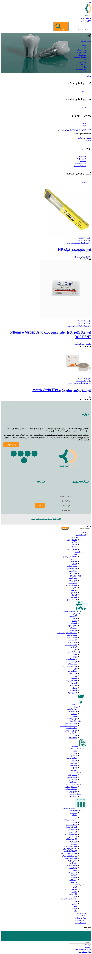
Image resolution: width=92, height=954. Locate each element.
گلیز (75, 649)
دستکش (73, 813)
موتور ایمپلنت (71, 791)
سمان (74, 716)
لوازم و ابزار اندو (75, 576)
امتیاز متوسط (81, 158)
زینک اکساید (72, 566)
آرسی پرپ (73, 559)
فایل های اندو (76, 537)
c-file (74, 542)
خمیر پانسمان (71, 568)
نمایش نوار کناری (84, 138)
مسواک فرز (73, 863)
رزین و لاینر (72, 711)
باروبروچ (74, 592)
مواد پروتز (77, 706)
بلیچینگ (73, 628)
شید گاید (73, 673)
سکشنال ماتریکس (84, 344)
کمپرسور (74, 763)
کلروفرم (74, 561)
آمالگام (74, 647)
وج (76, 676)
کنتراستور (73, 875)
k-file (74, 547)
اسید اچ (74, 623)
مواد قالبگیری (72, 709)
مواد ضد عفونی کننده (69, 853)
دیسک (74, 654)
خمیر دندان (72, 829)
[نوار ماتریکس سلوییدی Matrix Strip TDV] (78, 376)
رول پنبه (73, 841)
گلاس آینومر (72, 625)
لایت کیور (73, 765)
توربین (74, 760)
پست (75, 735)
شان (75, 896)
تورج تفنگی (73, 868)
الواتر (75, 887)
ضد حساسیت (71, 637)
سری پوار (73, 844)
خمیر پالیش (72, 630)
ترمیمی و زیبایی (81, 130)
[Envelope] (21, 454)
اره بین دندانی (71, 661)
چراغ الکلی (73, 880)
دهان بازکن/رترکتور (70, 820)
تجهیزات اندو (76, 772)
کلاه (75, 911)
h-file (74, 544)
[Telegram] (28, 454)
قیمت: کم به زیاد (80, 163)
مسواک (74, 877)
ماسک (74, 815)
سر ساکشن (73, 837)
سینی (74, 901)
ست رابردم (73, 578)
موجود (84, 125)
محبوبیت (82, 156)
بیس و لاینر (72, 642)
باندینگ (74, 618)
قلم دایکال (73, 678)
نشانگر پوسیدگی (71, 645)
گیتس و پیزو (72, 549)
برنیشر (74, 688)
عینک (74, 870)
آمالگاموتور (72, 796)
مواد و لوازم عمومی (74, 810)
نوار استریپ (72, 671)
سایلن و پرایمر (71, 635)
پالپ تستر (73, 779)
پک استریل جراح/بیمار (69, 899)
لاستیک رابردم (71, 585)
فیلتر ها (88, 140)
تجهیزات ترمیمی (75, 794)
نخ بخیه (74, 882)
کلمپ (74, 587)
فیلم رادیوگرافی (71, 834)
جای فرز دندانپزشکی (69, 856)
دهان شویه (72, 860)
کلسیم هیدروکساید (69, 556)
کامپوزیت (73, 616)
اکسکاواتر (73, 690)
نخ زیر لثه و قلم (71, 730)
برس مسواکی (72, 865)
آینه (75, 817)
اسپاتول (74, 683)
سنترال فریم (72, 692)
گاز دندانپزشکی (71, 839)
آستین (74, 904)
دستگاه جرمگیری (70, 787)
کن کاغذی (73, 571)
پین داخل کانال (71, 723)
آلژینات (74, 714)
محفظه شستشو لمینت (68, 726)
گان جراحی (73, 894)
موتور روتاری (72, 775)
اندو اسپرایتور (72, 599)
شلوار (75, 906)
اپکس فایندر (72, 777)
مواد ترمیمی (76, 613)
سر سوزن (73, 822)
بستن (89, 76)
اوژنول (74, 564)
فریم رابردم (73, 583)
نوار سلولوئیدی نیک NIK (74, 249)
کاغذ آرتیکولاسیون (70, 848)
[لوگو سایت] (88, 16)
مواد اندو (78, 552)
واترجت (74, 767)
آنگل (75, 751)
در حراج (83, 123)
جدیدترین (82, 161)
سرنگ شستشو (71, 825)
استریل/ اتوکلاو (71, 827)
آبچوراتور (73, 782)
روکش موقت (72, 718)
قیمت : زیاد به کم (79, 166)
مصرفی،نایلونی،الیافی (73, 889)
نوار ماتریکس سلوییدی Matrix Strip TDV (61, 390)
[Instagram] (34, 454)
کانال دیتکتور (72, 573)
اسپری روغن (72, 832)
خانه (89, 130)
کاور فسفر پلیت (71, 858)
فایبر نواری (73, 733)
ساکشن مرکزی (71, 758)
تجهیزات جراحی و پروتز (72, 784)
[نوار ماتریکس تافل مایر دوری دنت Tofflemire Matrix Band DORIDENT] (65, 318)
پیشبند (74, 908)
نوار (75, 256)
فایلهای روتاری (71, 540)
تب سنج (73, 756)
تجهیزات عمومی (75, 748)
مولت (75, 657)
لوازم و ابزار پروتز (75, 721)
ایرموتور (74, 753)
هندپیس (73, 770)
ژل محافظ (73, 640)
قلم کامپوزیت (71, 680)
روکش (74, 892)
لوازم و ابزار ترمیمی (68, 130)
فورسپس (73, 590)
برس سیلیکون (71, 659)
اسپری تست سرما (70, 846)
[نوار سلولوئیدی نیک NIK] (65, 235)
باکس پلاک (72, 872)
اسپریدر (74, 597)
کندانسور (73, 685)
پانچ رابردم (73, 580)
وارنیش (74, 621)
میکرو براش (72, 664)
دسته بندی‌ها (86, 41)
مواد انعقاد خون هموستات (67, 633)
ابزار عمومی (77, 884)
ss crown (73, 738)
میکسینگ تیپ (71, 728)
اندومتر (74, 595)
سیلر (75, 554)
